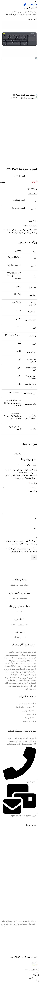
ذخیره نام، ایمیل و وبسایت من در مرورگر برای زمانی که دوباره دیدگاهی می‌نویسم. (20, 542)
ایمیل (35, 528)
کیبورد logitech (11, 14)
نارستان (34, 12)
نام (36, 518)
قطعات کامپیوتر (31, 14)
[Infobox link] (19, 579)
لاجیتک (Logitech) (18, 200)
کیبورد (21, 14)
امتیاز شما (33, 483)
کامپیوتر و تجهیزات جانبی (20, 12)
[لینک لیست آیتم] (19, 713)
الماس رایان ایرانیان (18, 208)
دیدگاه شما (33, 491)
